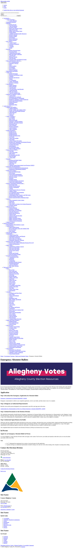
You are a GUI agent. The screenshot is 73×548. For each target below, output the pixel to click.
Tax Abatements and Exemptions (16, 192)
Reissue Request (13, 40)
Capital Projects (9, 226)
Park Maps (11, 288)
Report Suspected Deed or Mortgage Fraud (19, 197)
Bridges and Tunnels (13, 253)
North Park (11, 275)
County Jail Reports (13, 81)
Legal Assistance (13, 128)
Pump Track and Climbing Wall (16, 309)
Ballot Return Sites (13, 29)
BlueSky (5, 543)
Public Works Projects (14, 227)
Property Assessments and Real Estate (14, 183)
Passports (11, 178)
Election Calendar (13, 35)
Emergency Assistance (14, 209)
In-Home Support (13, 205)
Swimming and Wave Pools (15, 293)
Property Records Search (14, 50)
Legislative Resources (14, 44)
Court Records (12, 88)
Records (8, 49)
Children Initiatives (13, 108)
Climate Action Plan (13, 235)
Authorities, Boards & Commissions (11, 519)
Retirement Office (13, 104)
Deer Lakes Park (13, 271)
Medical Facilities (13, 217)
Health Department (10, 130)
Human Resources (13, 102)
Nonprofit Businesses (14, 263)
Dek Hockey (12, 300)
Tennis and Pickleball (14, 295)
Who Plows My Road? (14, 249)
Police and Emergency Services (13, 60)
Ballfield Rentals (13, 321)
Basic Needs (12, 119)
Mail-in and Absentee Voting (15, 28)
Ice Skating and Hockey (14, 307)
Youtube (5, 539)
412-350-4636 (4, 507)
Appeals (11, 188)
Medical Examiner (13, 69)
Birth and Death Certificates (15, 54)
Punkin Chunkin (13, 339)
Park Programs (12, 317)
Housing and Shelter (13, 126)
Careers (5, 521)
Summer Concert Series (14, 326)
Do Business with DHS (14, 155)
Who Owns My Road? (14, 248)
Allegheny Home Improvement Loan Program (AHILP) (21, 165)
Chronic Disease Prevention (15, 140)
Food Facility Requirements (15, 174)
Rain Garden (12, 231)
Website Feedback (18, 545)
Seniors (8, 199)
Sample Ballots (12, 32)
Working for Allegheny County (13, 94)
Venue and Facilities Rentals (15, 182)
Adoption (11, 115)
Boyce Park (11, 269)
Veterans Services (10, 206)
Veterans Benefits (13, 208)
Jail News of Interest (13, 82)
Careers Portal (12, 95)
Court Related (9, 84)
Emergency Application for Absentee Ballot (14, 398)
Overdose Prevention (14, 144)
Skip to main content (5, 1)
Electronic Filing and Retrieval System (17, 59)
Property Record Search (14, 186)
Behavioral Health (13, 120)
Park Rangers (12, 290)
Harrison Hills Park (13, 272)
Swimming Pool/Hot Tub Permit (16, 180)
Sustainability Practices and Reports (17, 236)
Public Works (9, 245)
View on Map (4, 503)
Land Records (12, 55)
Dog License (12, 173)
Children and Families (11, 107)
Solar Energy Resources (14, 237)
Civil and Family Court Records (16, 89)
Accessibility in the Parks (14, 285)
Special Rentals (12, 324)
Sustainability (9, 233)
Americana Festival (13, 334)
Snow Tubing (12, 313)
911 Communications (14, 62)
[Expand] (9, 18)
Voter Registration (13, 26)
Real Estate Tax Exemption (15, 210)
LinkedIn (5, 541)
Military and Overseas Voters (15, 31)
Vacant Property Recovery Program (17, 189)
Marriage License (13, 177)
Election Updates (13, 36)
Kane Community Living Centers (16, 200)
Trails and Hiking (13, 316)
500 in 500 (11, 164)
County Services (7, 106)
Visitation (11, 76)
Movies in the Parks (13, 330)
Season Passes (12, 282)
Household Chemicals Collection (16, 240)
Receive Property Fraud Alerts (16, 196)
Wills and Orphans (13, 91)
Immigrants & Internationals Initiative (17, 169)
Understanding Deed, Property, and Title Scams (20, 195)
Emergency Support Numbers (16, 121)
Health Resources (13, 134)
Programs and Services (14, 77)
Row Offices (9, 41)
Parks (7, 268)
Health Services (12, 131)
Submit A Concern (10, 222)
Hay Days (11, 335)
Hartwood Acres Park (14, 273)
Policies (11, 79)
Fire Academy (12, 68)
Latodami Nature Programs (15, 319)
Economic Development (11, 255)
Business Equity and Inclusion (13, 241)
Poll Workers (12, 37)
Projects (5, 526)
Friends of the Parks (13, 286)
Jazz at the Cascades (13, 331)
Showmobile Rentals (13, 322)
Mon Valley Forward (14, 266)
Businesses (11, 259)
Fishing (10, 306)
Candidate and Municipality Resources (18, 33)
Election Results (12, 24)
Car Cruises (11, 329)
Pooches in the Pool (13, 333)
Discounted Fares (13, 124)
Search (2, 15)
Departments (6, 522)
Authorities (11, 258)
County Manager (13, 20)
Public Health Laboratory (15, 148)
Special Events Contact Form (15, 346)
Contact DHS (12, 157)
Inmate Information (13, 73)
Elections (8, 23)
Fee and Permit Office (14, 147)
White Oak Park (12, 280)
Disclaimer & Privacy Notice (7, 545)
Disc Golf (11, 302)
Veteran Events (12, 214)
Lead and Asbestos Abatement (16, 175)
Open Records (12, 58)
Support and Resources (14, 244)
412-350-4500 (7, 460)
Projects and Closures (14, 250)
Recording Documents (14, 193)
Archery (11, 297)
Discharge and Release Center (16, 75)
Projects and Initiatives (8, 223)
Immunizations (12, 146)
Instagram (5, 537)
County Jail (8, 72)
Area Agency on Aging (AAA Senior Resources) (20, 204)
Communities (12, 260)
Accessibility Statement (28, 545)
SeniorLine (11, 201)
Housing (8, 159)
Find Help (11, 151)
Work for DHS (12, 156)
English (13, 10)
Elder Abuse (12, 202)
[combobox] (10, 12)
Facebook (5, 536)
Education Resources (14, 211)
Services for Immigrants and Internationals (18, 168)
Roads (10, 251)
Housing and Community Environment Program (20, 142)
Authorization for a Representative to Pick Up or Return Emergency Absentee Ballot (23, 408)
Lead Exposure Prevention (15, 143)
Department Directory (11, 22)
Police (10, 64)
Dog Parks (11, 303)
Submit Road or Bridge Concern (16, 246)
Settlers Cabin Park (13, 277)
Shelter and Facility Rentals (12, 320)
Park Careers (12, 284)
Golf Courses (12, 304)
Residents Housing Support (15, 262)
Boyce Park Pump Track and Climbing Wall (19, 228)
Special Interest (12, 315)
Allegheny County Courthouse (16, 352)
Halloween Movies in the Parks (16, 338)
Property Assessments (14, 187)
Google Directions (6, 457)
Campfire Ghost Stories (14, 337)
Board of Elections (13, 39)
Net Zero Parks (12, 229)
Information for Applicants (15, 97)
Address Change (13, 191)
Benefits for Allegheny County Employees (18, 99)
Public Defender (12, 86)
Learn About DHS (13, 152)
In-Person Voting (13, 27)
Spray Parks (12, 294)
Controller (11, 46)
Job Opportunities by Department (16, 98)
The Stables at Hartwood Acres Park (17, 351)
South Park (11, 279)
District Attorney (13, 85)
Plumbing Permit (13, 179)
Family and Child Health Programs (17, 111)
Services (5, 527)
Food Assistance (12, 125)
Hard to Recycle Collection (15, 239)
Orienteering (12, 308)
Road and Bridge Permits (14, 171)
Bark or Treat (12, 340)
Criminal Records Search (14, 53)
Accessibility (12, 117)
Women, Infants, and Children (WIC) (17, 109)
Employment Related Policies (15, 100)
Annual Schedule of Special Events (17, 344)
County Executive (10, 19)
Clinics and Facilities (13, 138)
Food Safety (12, 139)
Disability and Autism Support (16, 122)
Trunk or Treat (12, 342)
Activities (8, 291)
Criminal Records (13, 90)
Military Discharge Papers (15, 218)
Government (7, 356)
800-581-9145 (7, 505)
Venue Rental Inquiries (14, 353)
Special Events (9, 325)
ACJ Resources (12, 80)
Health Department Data (14, 135)
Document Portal (13, 51)
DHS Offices (12, 153)
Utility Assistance (13, 129)
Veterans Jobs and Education (15, 215)
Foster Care (11, 113)
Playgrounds (12, 311)
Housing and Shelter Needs (15, 160)
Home (2, 356)
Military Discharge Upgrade (15, 219)
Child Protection (12, 112)
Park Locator (12, 281)
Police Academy (12, 66)
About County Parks (13, 289)
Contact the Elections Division (7, 468)
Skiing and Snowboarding (15, 312)
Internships (11, 103)
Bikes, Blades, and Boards (15, 299)
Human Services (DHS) (11, 149)
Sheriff (10, 48)
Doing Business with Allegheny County (15, 224)
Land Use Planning (13, 264)
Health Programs (13, 133)
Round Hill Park (13, 276)
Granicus (23, 546)
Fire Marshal (12, 67)
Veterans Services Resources (15, 220)
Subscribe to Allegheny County (8, 509)
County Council (12, 42)
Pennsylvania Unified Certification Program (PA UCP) (21, 242)
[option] (37, 10)
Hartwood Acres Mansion (15, 349)
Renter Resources (13, 161)
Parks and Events (7, 267)
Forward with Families (11, 232)
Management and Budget (12, 71)
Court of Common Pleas (14, 93)
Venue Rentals (9, 348)
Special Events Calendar (14, 343)
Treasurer (11, 45)
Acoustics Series (13, 328)
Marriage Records (13, 57)
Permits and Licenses (11, 170)
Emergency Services (13, 63)
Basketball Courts (13, 298)
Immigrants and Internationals (13, 166)
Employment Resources (14, 213)
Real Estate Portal (13, 184)
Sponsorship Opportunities (15, 347)
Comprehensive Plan (13, 257)
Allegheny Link (12, 162)
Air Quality (11, 137)
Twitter (5, 540)
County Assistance (10, 116)
